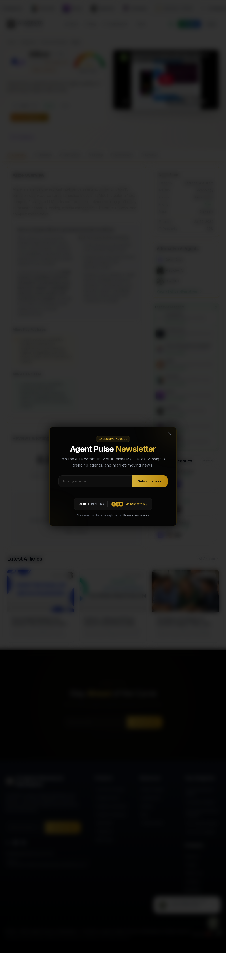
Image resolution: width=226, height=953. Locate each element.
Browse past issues (136, 515)
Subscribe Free (149, 481)
